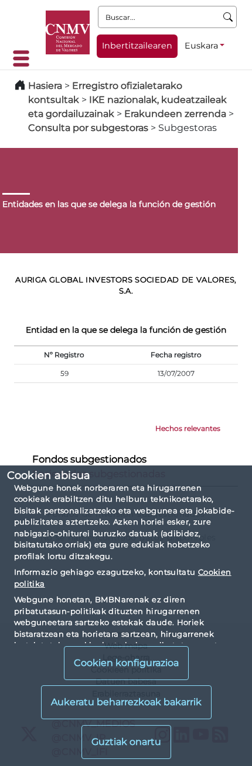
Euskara (201, 45)
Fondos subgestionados (89, 459)
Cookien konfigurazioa (126, 662)
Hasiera (45, 85)
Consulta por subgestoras (88, 127)
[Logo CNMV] (67, 32)
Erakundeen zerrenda (175, 113)
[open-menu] (24, 58)
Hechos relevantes (187, 428)
